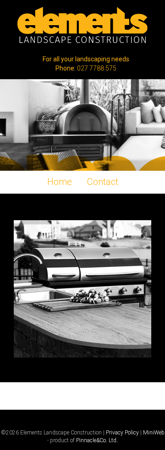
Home (59, 181)
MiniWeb (154, 432)
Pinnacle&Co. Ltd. (97, 440)
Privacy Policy (122, 432)
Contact (102, 181)
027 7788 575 (96, 68)
